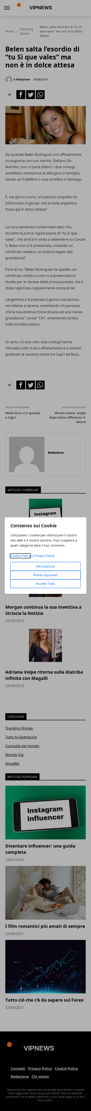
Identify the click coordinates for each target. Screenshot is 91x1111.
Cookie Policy (20, 556)
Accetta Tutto (45, 583)
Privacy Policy (44, 556)
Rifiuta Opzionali (45, 575)
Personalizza (45, 566)
